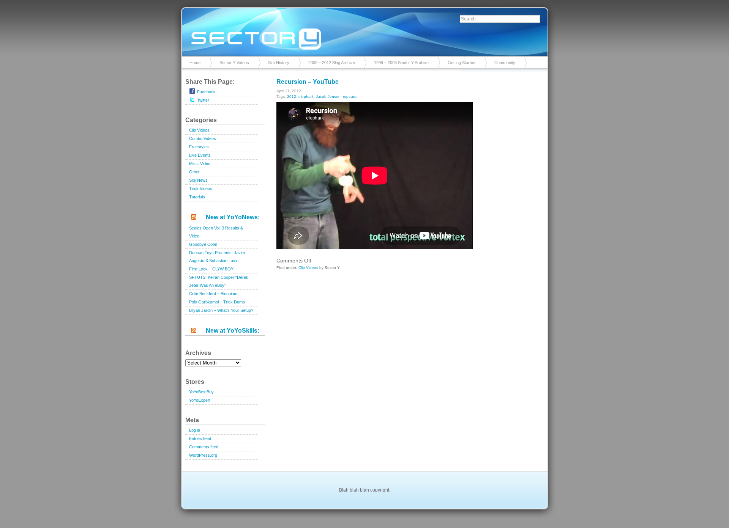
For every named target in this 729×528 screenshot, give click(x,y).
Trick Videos (200, 188)
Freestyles (199, 147)
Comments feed (203, 447)
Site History (278, 62)
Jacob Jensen (328, 96)
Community (504, 62)
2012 (291, 96)
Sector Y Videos (234, 62)
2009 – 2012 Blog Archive (331, 62)
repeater (350, 96)
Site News (198, 180)
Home (194, 62)
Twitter (203, 100)
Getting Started (461, 62)
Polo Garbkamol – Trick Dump (217, 302)
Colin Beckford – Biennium (213, 293)
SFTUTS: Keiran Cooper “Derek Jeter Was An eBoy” (218, 281)
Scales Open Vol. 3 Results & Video (216, 232)
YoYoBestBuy (201, 392)
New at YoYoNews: (233, 217)
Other (194, 172)
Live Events (200, 155)
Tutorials (197, 197)
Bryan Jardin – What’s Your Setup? (221, 310)
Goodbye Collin (203, 244)
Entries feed (200, 438)
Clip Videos (199, 130)
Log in (194, 430)
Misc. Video (199, 163)
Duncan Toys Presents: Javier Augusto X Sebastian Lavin (217, 256)
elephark (306, 96)
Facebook (206, 92)
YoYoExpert (199, 400)
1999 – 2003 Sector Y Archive (401, 62)
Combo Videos (202, 138)
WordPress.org (203, 455)
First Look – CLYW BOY (211, 269)
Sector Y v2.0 (364, 30)
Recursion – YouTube (307, 82)
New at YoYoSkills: (232, 330)
